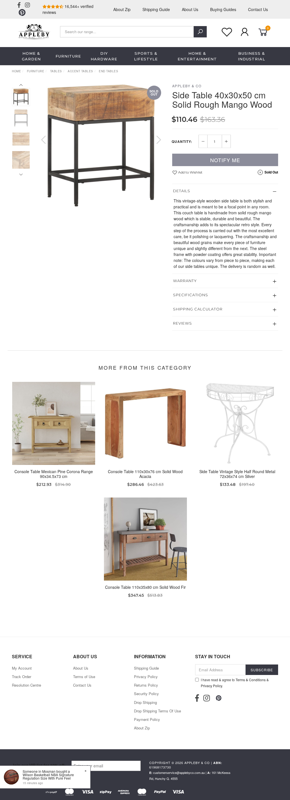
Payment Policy (147, 719)
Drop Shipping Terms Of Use (157, 711)
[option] (101, 145)
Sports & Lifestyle (146, 56)
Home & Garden (31, 56)
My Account (22, 668)
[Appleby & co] (34, 31)
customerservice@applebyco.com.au (179, 772)
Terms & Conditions (251, 679)
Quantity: (182, 141)
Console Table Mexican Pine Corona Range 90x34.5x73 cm (53, 474)
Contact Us (258, 9)
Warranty (185, 280)
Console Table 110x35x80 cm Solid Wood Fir (145, 587)
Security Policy (146, 693)
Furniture (68, 56)
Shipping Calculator (198, 309)
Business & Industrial (251, 56)
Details (181, 191)
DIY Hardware (104, 56)
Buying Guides (223, 9)
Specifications (190, 295)
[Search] (200, 31)
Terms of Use (84, 676)
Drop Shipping (145, 702)
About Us (190, 9)
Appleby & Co (187, 85)
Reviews (182, 323)
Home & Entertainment (197, 56)
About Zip (122, 9)
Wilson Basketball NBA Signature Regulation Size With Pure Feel (48, 776)
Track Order (21, 676)
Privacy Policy (146, 676)
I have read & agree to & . (235, 682)
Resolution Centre (26, 685)
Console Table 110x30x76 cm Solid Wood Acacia (145, 474)
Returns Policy (146, 685)
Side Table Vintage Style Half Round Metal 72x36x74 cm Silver (237, 474)
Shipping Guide (156, 9)
